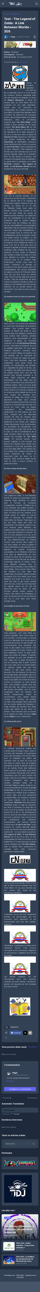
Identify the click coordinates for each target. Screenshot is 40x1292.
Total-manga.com (23, 62)
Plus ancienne (32, 1098)
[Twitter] (25, 1033)
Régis (15, 1073)
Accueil (6, 14)
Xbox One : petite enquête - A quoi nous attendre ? (25, 1245)
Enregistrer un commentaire (20, 1089)
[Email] (30, 1033)
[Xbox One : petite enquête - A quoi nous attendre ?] (9, 1246)
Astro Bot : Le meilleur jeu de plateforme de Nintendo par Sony (25, 1259)
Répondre (10, 1081)
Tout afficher (32, 1047)
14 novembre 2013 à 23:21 (20, 1075)
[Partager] (34, 37)
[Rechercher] (36, 4)
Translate (16, 1114)
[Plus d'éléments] (6, 1038)
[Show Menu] (3, 4)
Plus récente (7, 1098)
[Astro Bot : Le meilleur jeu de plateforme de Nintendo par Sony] (9, 1260)
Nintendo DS (15, 14)
